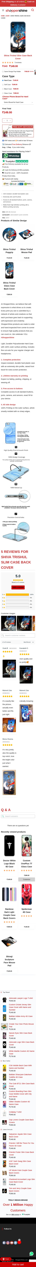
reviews (18, 62)
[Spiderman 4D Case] (26, 894)
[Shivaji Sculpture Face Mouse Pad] (9, 941)
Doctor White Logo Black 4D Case (9, 863)
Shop (7, 16)
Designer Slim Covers (19, 215)
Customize (26, 879)
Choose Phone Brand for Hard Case (15, 98)
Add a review (18, 587)
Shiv (7, 218)
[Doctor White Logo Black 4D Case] (9, 846)
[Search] (31, 10)
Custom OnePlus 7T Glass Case (26, 863)
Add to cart (18, 1264)
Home (3, 16)
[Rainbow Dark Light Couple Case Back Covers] (9, 894)
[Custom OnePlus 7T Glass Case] (26, 846)
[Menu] (3, 10)
